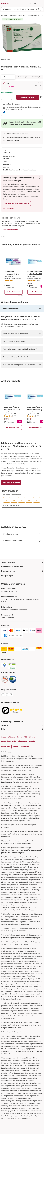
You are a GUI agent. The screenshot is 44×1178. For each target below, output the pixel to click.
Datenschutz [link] (6, 741)
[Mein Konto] (30, 4)
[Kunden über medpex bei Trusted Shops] (12, 710)
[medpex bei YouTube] (11, 694)
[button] (17, 203)
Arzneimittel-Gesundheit (17, 15)
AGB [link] (25, 737)
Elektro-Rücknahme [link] (19, 741)
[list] (22, 38)
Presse (19, 737)
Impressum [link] (5, 746)
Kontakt (32, 741)
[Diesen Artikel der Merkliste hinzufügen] (41, 97)
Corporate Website (8, 737)
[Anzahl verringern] (3, 97)
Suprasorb (7, 164)
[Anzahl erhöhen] (10, 97)
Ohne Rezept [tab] (8, 77)
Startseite (4, 15)
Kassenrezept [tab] (22, 77)
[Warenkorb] (35, 4)
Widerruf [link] (32, 737)
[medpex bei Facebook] (3, 694)
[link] (4, 679)
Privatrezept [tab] (36, 77)
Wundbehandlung (33, 15)
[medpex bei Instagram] (7, 694)
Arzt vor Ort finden (8, 208)
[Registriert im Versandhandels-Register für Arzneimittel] (12, 666)
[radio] (4, 83)
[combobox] (22, 9)
